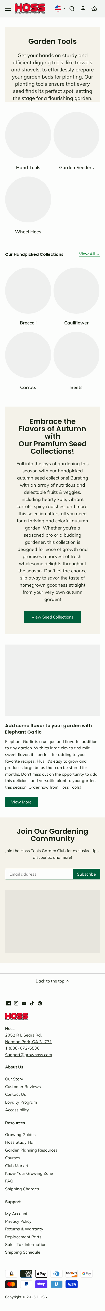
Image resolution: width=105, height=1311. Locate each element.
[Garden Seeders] (77, 135)
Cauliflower (76, 323)
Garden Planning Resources (31, 1150)
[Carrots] (28, 355)
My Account (16, 1213)
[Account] (83, 8)
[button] (60, 8)
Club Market (16, 1165)
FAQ (9, 1180)
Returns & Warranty (24, 1228)
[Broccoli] (28, 291)
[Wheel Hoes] (28, 200)
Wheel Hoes (28, 232)
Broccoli (28, 323)
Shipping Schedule (22, 1252)
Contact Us (15, 1094)
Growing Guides (20, 1134)
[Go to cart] (94, 8)
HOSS (42, 1297)
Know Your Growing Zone (29, 1173)
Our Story (14, 1078)
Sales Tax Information (25, 1244)
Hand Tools (28, 167)
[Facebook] (8, 1002)
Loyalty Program (21, 1102)
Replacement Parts (23, 1236)
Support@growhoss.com (28, 1054)
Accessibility (17, 1109)
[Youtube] (24, 1002)
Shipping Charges (22, 1188)
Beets (76, 387)
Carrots (28, 387)
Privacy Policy (18, 1221)
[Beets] (77, 355)
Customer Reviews (23, 1086)
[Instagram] (16, 1002)
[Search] (71, 8)
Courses (12, 1157)
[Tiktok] (32, 1002)
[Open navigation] (8, 9)
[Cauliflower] (77, 291)
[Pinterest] (40, 1002)
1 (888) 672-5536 (22, 1048)
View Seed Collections (52, 617)
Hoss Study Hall (20, 1142)
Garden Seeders (76, 167)
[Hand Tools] (28, 135)
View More (21, 801)
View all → (89, 253)
